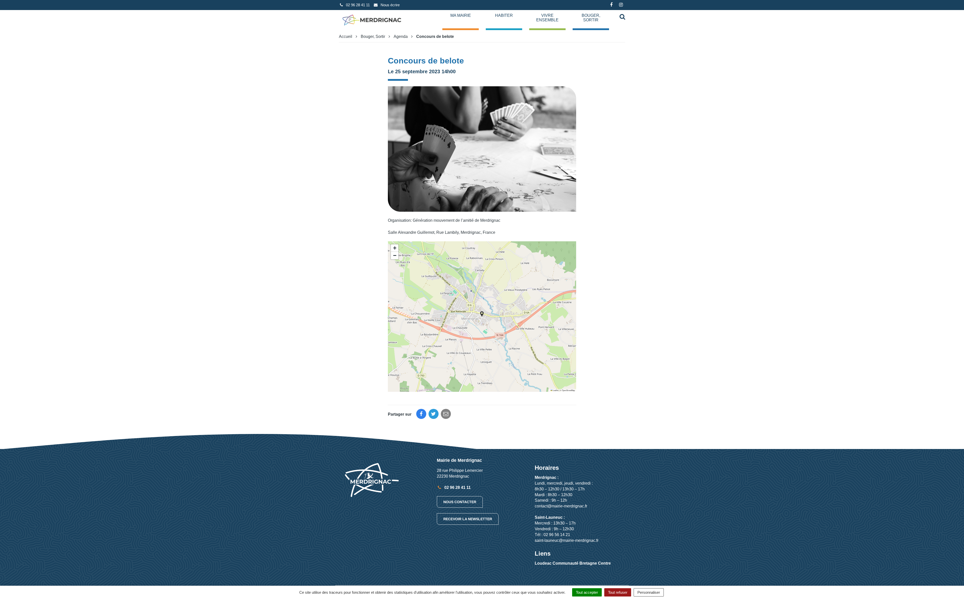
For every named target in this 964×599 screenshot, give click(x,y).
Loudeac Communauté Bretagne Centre (573, 563)
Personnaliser (648, 592)
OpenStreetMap (568, 390)
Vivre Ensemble (547, 17)
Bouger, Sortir (591, 17)
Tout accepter (587, 592)
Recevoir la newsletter (467, 519)
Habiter (504, 15)
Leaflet (555, 390)
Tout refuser (617, 592)
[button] (482, 314)
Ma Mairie (460, 15)
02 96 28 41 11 (457, 487)
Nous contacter (459, 502)
